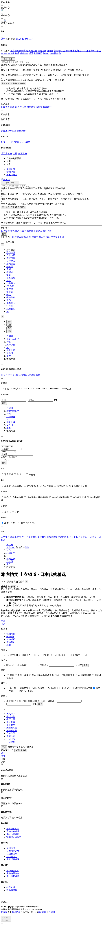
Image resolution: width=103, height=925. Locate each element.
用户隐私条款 (12, 876)
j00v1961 (12, 131)
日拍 (17, 339)
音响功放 (47, 107)
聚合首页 (10, 252)
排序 (9, 322)
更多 (3, 621)
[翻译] (27, 62)
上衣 (8, 356)
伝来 (10, 153)
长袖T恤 (14, 375)
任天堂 (23, 107)
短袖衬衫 (23, 375)
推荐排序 (23, 537)
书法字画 (24, 53)
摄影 (67, 50)
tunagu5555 (25, 142)
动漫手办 (88, 50)
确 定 (40, 704)
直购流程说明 (12, 831)
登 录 (4, 747)
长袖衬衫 (5, 375)
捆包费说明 (11, 856)
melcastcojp (22, 131)
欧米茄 (39, 107)
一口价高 (10, 742)
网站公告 (20, 39)
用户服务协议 (12, 870)
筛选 (9, 331)
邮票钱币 (38, 53)
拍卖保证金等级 (13, 837)
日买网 (9, 336)
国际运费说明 (12, 859)
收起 (3, 624)
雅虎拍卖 (14, 50)
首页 (3, 39)
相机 (12, 107)
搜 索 (4, 463)
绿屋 (15, 153)
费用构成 (10, 848)
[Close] (2, 364)
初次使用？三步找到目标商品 (13, 83)
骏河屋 (50, 50)
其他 (38, 375)
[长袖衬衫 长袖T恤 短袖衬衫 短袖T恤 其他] (12, 665)
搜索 (4, 234)
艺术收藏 (74, 50)
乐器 (31, 53)
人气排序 (5, 537)
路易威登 (31, 107)
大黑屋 (4, 131)
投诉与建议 (11, 890)
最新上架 (14, 537)
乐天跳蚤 (42, 50)
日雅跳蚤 (32, 50)
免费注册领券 (21, 750)
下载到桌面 (11, 174)
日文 (6, 460)
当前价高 (82, 537)
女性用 (9, 353)
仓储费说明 (11, 854)
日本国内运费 (12, 851)
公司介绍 (10, 887)
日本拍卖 (10, 255)
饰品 (17, 53)
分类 (9, 325)
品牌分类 (10, 345)
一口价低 (92, 537)
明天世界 (10, 350)
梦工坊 (4, 153)
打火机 (46, 53)
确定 (4, 403)
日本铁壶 (5, 107)
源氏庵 (23, 153)
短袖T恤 (32, 375)
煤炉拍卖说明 (12, 834)
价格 (9, 328)
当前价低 (73, 537)
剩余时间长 (63, 537)
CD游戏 (97, 50)
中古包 (4, 53)
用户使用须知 (12, 873)
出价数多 (33, 537)
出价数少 (42, 537)
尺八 (17, 107)
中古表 (11, 53)
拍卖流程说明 (12, 828)
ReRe (3, 142)
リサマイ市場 (12, 142)
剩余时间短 (52, 537)
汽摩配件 (54, 53)
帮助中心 (29, 39)
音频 (56, 50)
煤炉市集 (23, 50)
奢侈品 (61, 50)
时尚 (8, 342)
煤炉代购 (42, 912)
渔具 (81, 50)
